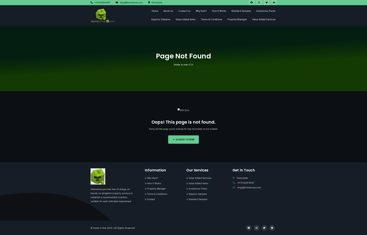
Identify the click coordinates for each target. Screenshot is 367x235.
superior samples (160, 19)
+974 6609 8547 (103, 2)
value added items (186, 19)
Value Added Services (264, 19)
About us (168, 11)
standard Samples (241, 11)
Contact (151, 199)
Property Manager (237, 19)
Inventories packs (266, 11)
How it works (219, 11)
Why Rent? (201, 11)
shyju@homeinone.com (131, 2)
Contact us (184, 11)
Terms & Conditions (211, 19)
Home (155, 11)
